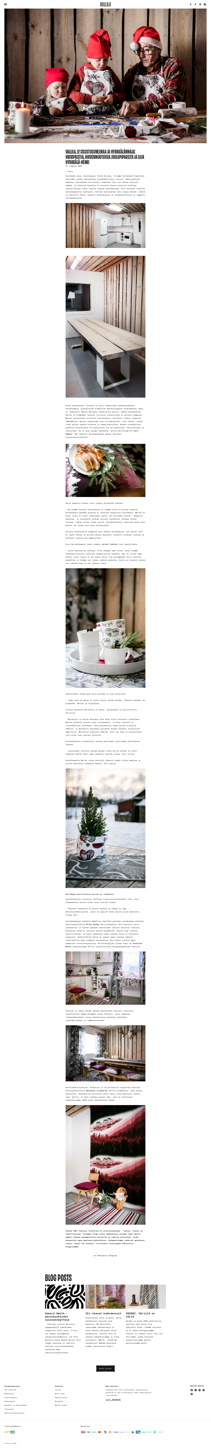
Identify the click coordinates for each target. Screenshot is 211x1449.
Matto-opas (60, 1394)
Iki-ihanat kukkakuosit (103, 1313)
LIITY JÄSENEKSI (113, 1400)
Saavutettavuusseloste (14, 1413)
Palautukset (9, 1401)
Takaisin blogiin (107, 1255)
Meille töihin (61, 1405)
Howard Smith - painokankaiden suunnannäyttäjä (57, 1316)
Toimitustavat (10, 1398)
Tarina (58, 1390)
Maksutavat (9, 1394)
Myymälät (59, 1401)
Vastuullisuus (61, 1398)
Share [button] (70, 172)
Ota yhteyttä (10, 1390)
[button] (5, 4)
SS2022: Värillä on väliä (140, 1315)
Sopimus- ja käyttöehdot (15, 1405)
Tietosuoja (9, 1409)
